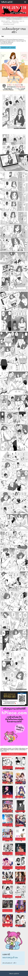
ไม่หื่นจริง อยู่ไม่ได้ (6, 2)
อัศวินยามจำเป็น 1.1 (19, 825)
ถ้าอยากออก (4, 782)
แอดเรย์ (6, 954)
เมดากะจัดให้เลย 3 (19, 796)
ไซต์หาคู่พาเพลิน (18, 782)
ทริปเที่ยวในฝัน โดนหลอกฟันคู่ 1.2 (6, 853)
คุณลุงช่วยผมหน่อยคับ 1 (20, 811)
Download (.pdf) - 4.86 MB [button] (8, 47)
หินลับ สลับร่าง (18, 897)
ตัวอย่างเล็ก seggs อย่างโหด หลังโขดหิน (7, 824)
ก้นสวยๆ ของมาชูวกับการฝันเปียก (6, 796)
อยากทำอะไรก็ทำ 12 (19, 911)
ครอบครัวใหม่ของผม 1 (7, 811)
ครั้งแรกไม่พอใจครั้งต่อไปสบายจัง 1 (7, 896)
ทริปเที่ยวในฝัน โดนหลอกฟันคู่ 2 (19, 853)
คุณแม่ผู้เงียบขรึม (18, 925)
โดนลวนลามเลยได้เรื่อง (20, 882)
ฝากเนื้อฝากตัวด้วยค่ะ (19, 768)
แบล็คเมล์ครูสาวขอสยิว (14, 30)
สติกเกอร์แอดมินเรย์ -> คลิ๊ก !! (9, 963)
